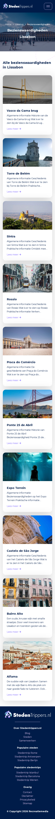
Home (8, 24)
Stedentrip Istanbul (27, 772)
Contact (27, 792)
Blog (27, 733)
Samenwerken (27, 740)
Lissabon (19, 24)
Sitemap (27, 803)
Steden (27, 737)
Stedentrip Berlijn (27, 760)
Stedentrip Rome (27, 753)
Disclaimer (27, 796)
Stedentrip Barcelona (27, 776)
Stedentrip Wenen (27, 780)
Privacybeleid (27, 799)
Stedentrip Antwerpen (27, 756)
